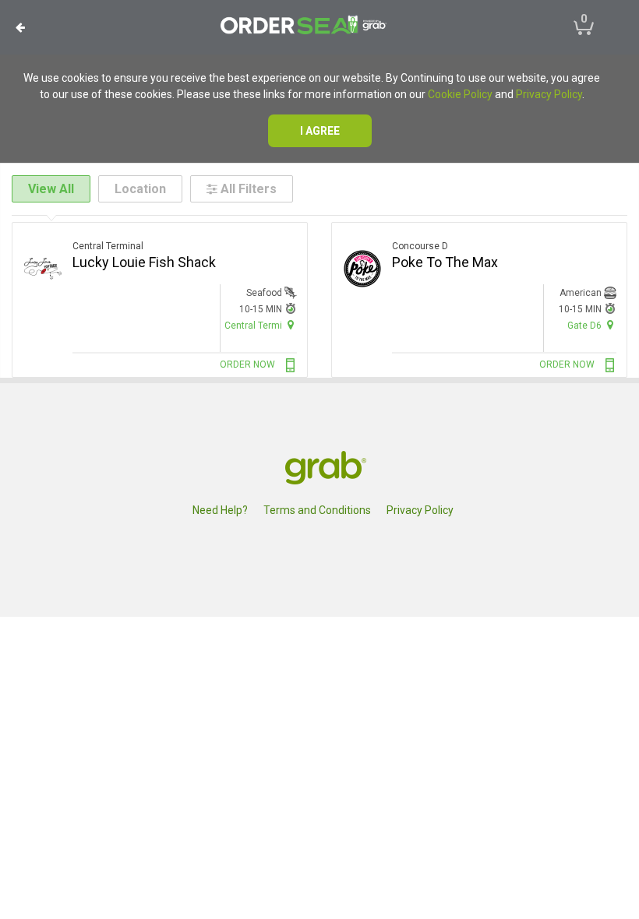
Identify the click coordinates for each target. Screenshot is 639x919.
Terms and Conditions (317, 510)
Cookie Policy (460, 94)
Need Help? (220, 510)
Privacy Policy (549, 94)
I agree (320, 131)
